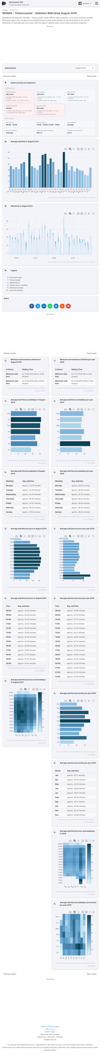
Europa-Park (14, 10)
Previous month (10, 76)
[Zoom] (70, 148)
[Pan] (73, 148)
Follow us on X (50, 1029)
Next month (91, 76)
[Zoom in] (78, 148)
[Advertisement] (50, 45)
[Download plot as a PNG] (65, 148)
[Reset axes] (89, 148)
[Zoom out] (82, 148)
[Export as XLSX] (93, 148)
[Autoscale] (85, 148)
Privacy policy (53, 1026)
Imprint (43, 1026)
